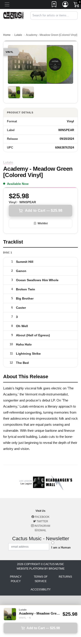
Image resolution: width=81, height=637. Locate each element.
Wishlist (43, 223)
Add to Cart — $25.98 (43, 210)
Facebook (42, 516)
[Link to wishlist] (54, 5)
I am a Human (61, 547)
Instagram (42, 525)
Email (42, 530)
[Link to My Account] (65, 5)
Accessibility (41, 589)
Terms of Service (40, 579)
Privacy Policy (16, 579)
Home (7, 35)
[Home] (13, 15)
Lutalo (18, 35)
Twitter (42, 521)
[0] (76, 5)
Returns (65, 576)
